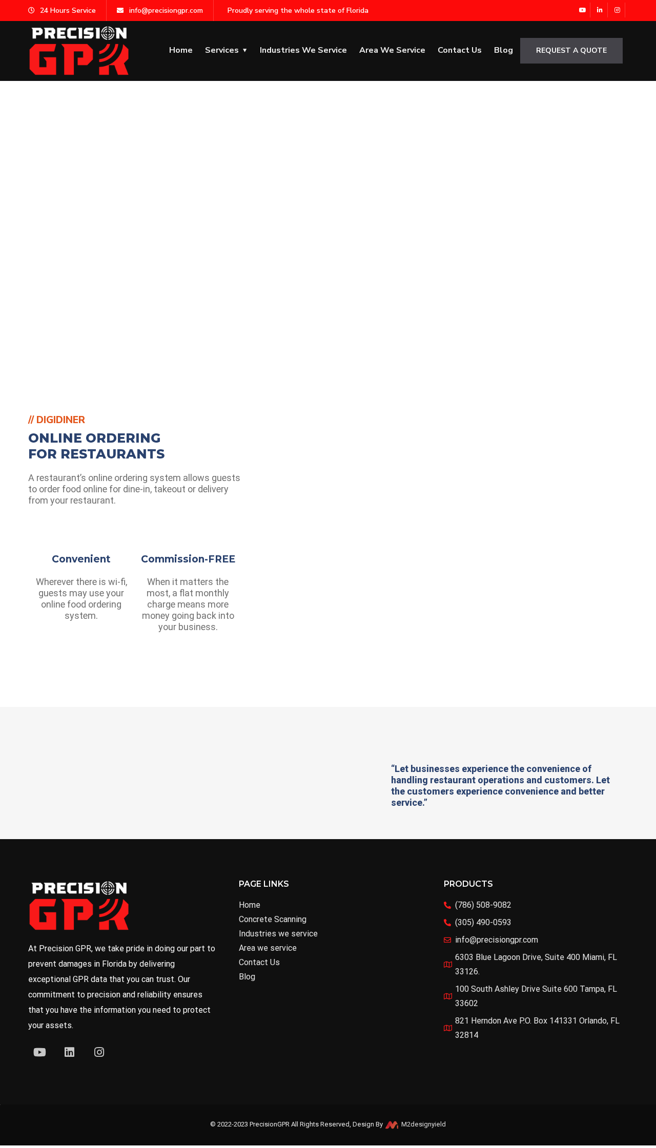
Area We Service (392, 50)
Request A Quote (571, 50)
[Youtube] (583, 10)
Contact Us (460, 50)
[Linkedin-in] (600, 10)
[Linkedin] (69, 1052)
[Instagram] (617, 10)
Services (222, 50)
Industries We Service (303, 50)
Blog (503, 50)
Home (181, 50)
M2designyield (423, 1124)
